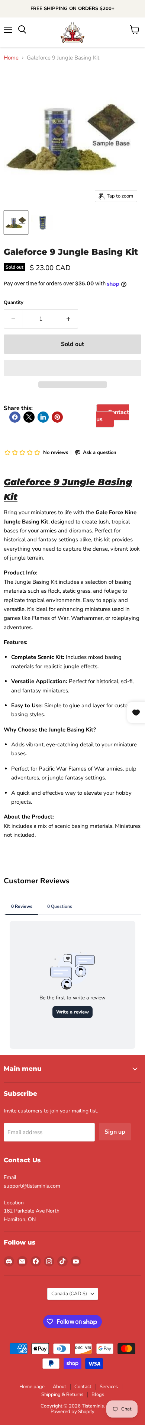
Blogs (97, 1394)
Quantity (13, 302)
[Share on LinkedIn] (43, 417)
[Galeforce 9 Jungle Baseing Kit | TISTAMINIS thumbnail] (42, 222)
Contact (82, 1386)
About (59, 1386)
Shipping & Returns (62, 1394)
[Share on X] (29, 417)
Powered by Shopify (72, 1411)
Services (109, 1386)
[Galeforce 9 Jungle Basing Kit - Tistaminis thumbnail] (16, 222)
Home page (32, 1386)
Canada (69, 1293)
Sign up (114, 1132)
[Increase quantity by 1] (68, 319)
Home (11, 58)
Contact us (112, 415)
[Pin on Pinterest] (57, 417)
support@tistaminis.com (32, 1185)
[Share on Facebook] (14, 417)
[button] (72, 368)
